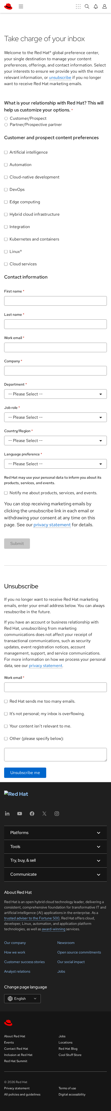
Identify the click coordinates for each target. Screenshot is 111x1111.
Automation (20, 164)
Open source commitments (79, 952)
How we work (14, 952)
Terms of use (67, 1088)
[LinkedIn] (7, 815)
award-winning (53, 929)
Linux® (16, 251)
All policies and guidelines (22, 1094)
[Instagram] (57, 815)
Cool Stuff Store (70, 1055)
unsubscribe (60, 77)
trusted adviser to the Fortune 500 (31, 918)
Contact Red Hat (16, 1049)
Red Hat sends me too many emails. (42, 701)
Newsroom (66, 942)
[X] (44, 815)
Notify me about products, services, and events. (53, 493)
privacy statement (52, 525)
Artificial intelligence (29, 152)
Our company (15, 942)
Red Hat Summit (15, 1061)
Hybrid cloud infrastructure (35, 214)
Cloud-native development (34, 177)
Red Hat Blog (68, 1049)
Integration (20, 226)
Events (9, 1042)
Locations (65, 1042)
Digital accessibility (72, 1094)
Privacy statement (17, 1088)
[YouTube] (20, 815)
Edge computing (25, 202)
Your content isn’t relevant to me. (40, 726)
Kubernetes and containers (34, 239)
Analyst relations (17, 971)
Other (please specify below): (37, 738)
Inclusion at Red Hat (18, 1055)
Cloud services (23, 264)
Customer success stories (24, 961)
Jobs (61, 971)
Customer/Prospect (28, 118)
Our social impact (71, 961)
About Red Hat (14, 1036)
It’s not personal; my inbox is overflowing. (47, 713)
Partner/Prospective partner (36, 124)
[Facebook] (32, 815)
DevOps (17, 189)
